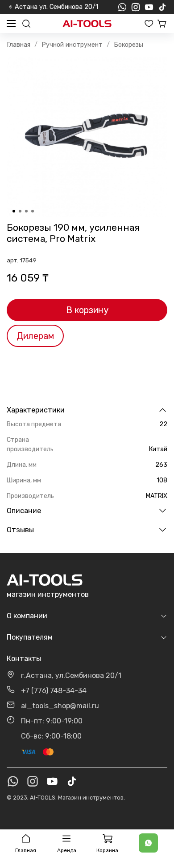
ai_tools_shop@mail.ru (60, 706)
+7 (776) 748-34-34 (54, 690)
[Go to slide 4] (32, 211)
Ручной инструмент (72, 45)
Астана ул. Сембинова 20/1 (56, 7)
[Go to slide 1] (13, 211)
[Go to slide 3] (26, 211)
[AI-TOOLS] (87, 24)
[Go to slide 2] (20, 211)
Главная (18, 45)
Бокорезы (128, 45)
